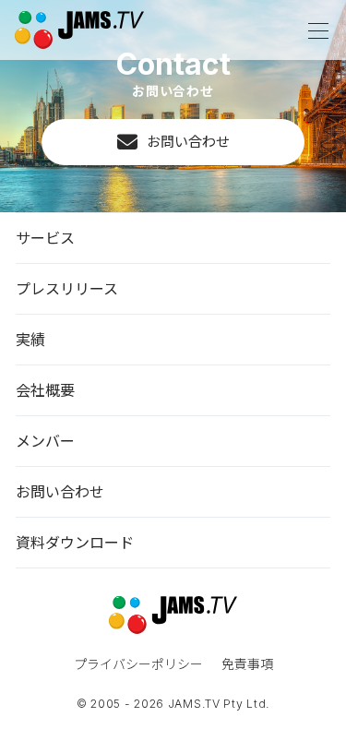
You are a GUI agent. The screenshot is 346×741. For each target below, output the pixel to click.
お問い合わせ (188, 141)
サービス (45, 237)
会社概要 (45, 389)
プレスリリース (67, 288)
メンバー (45, 440)
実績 (30, 339)
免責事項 (247, 664)
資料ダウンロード (75, 542)
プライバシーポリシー (138, 664)
